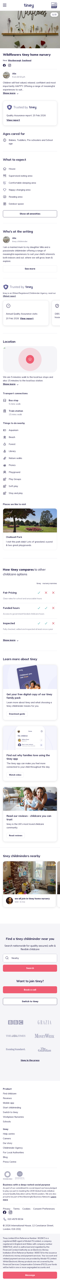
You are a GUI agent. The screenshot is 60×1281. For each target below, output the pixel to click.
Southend (26, 60)
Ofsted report (9, 296)
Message (30, 1275)
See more (30, 268)
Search (30, 968)
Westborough (14, 60)
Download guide (17, 714)
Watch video (15, 775)
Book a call (30, 989)
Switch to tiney (30, 1001)
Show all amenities (30, 213)
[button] (30, 93)
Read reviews (15, 835)
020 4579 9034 (15, 1219)
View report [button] (13, 120)
